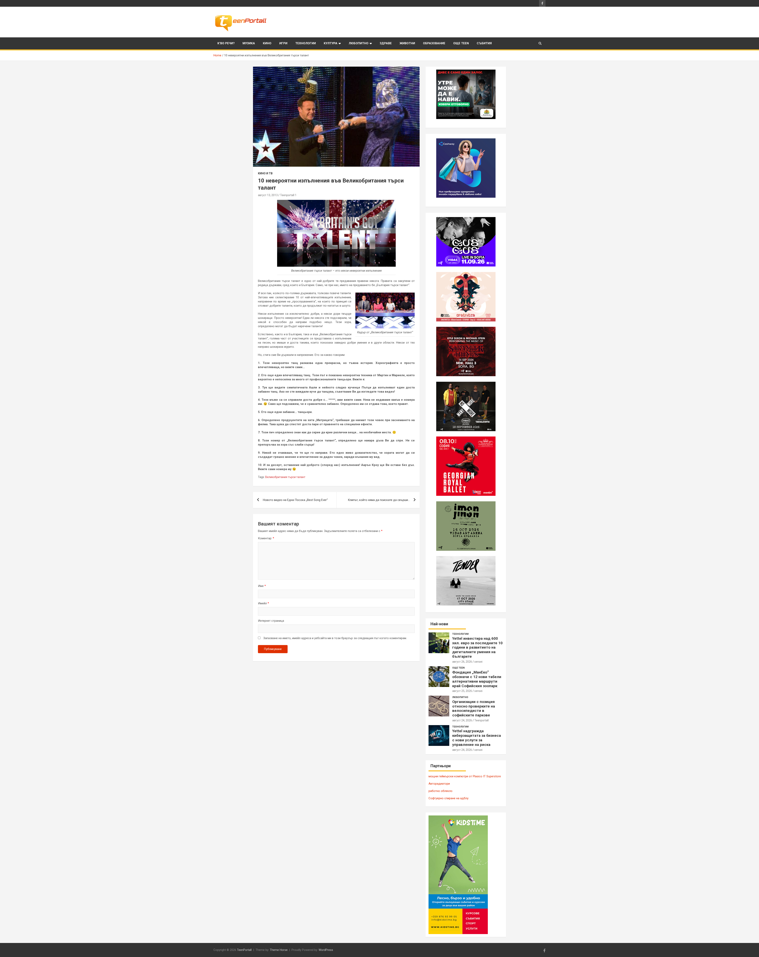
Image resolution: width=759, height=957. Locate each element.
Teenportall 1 (288, 195)
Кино (267, 43)
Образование (434, 43)
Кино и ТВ (265, 173)
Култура (330, 43)
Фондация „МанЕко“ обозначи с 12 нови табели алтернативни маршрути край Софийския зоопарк (476, 679)
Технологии (305, 43)
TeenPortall (244, 950)
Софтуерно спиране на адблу (448, 798)
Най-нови (439, 624)
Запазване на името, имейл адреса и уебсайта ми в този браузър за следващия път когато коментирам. (335, 638)
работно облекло (440, 791)
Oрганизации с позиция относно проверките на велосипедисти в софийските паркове (473, 708)
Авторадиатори (439, 783)
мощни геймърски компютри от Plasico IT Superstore (465, 776)
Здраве (386, 43)
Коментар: (266, 538)
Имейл (263, 603)
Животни (407, 43)
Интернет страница (271, 621)
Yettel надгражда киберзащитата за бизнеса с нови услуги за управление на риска (476, 738)
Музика (249, 43)
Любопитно (358, 43)
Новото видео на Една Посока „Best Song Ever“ (295, 500)
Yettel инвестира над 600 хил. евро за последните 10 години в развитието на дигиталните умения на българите (477, 647)
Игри (283, 43)
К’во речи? (226, 43)
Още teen (461, 43)
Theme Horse (279, 950)
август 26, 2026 (462, 661)
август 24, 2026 (462, 720)
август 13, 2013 (268, 195)
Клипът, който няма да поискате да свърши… (379, 500)
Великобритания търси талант (285, 477)
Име (262, 586)
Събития (484, 43)
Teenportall (481, 720)
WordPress (326, 950)
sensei (478, 661)
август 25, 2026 (462, 690)
